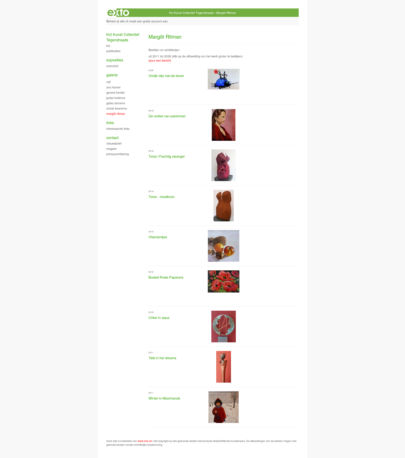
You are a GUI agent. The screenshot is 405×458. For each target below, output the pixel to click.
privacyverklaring (117, 154)
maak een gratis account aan (148, 21)
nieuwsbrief (114, 143)
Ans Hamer (113, 87)
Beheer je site (115, 21)
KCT (108, 45)
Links (110, 122)
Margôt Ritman (115, 113)
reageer (111, 148)
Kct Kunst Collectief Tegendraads (191, 13)
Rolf (108, 82)
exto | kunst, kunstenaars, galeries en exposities (118, 12)
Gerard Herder (115, 92)
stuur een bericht (159, 60)
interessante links (118, 128)
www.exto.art (145, 441)
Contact (112, 137)
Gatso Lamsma (115, 103)
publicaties (113, 51)
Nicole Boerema (116, 108)
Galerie (112, 74)
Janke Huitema (115, 98)
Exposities (114, 59)
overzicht (112, 66)
